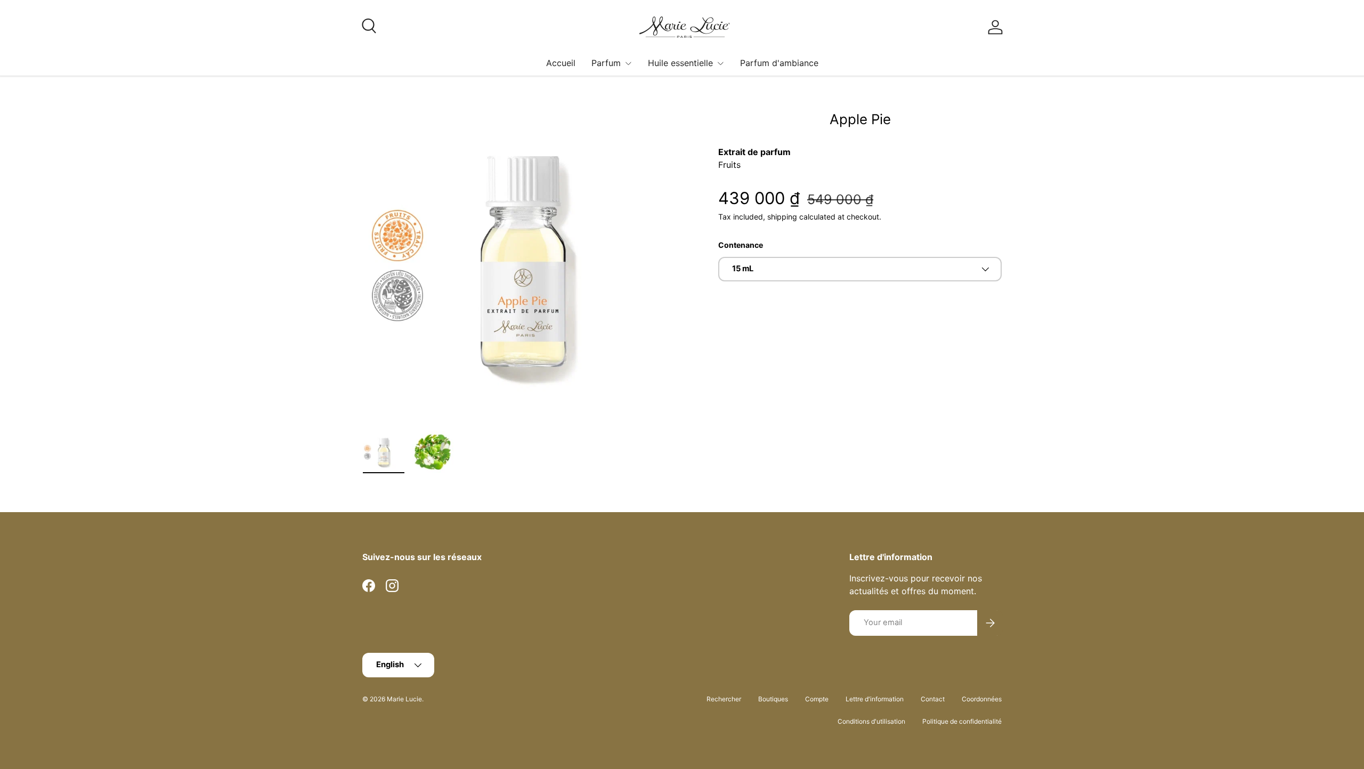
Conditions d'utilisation (871, 721)
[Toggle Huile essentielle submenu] (720, 63)
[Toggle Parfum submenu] (628, 63)
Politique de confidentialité (962, 721)
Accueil (560, 63)
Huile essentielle (680, 63)
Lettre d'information (875, 699)
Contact (933, 699)
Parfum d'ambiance (779, 63)
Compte (817, 699)
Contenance (740, 244)
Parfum (606, 63)
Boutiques (773, 699)
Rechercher (724, 699)
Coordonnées (982, 699)
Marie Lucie (404, 699)
